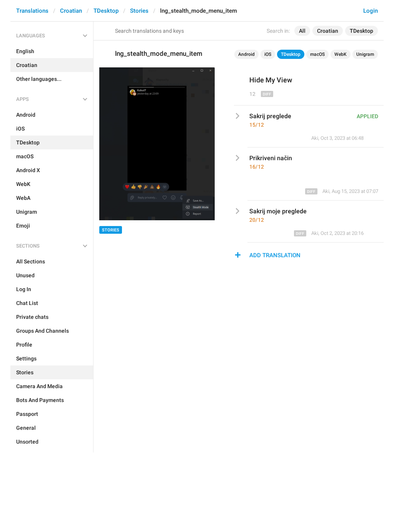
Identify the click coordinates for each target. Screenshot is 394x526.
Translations (32, 10)
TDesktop (106, 10)
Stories (139, 10)
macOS (317, 54)
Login (370, 10)
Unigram (365, 54)
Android (246, 54)
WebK (340, 54)
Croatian (71, 10)
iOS (267, 54)
